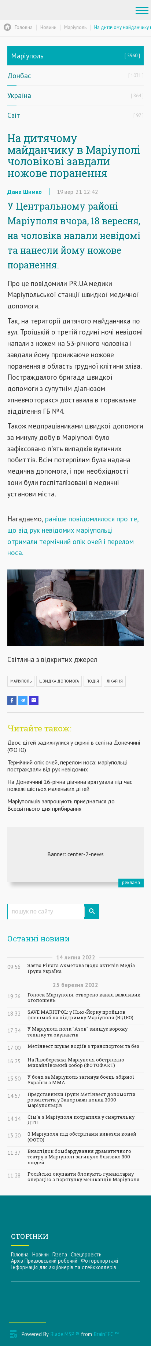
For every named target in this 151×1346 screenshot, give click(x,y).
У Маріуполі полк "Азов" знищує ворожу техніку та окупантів (77, 1031)
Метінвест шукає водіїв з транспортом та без (83, 1046)
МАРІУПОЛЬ (21, 681)
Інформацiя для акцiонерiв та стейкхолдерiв (63, 1267)
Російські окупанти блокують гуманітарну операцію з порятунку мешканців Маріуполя (83, 1176)
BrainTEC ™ (106, 1334)
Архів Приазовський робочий (44, 1260)
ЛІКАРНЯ (115, 681)
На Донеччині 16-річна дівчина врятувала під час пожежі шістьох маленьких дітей (69, 785)
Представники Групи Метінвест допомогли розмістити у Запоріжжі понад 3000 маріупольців (81, 1100)
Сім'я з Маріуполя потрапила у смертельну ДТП (81, 1119)
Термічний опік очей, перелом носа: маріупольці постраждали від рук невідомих (67, 766)
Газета (59, 1254)
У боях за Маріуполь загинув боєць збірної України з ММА (80, 1079)
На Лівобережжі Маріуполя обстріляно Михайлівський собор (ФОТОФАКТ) (75, 1062)
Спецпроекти (86, 1254)
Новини (40, 1254)
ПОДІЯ (92, 681)
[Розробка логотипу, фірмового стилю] (75, 854)
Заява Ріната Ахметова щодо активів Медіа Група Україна (81, 968)
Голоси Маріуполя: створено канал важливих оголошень (83, 997)
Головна (20, 1254)
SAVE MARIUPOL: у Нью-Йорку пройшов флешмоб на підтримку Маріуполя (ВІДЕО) (80, 1014)
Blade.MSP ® (65, 1334)
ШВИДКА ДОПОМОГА (59, 681)
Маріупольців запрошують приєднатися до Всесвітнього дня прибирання (61, 804)
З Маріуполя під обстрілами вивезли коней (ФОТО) (81, 1136)
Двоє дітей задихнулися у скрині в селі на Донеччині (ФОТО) (73, 746)
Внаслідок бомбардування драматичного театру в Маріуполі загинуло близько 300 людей (79, 1156)
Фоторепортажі (99, 1260)
